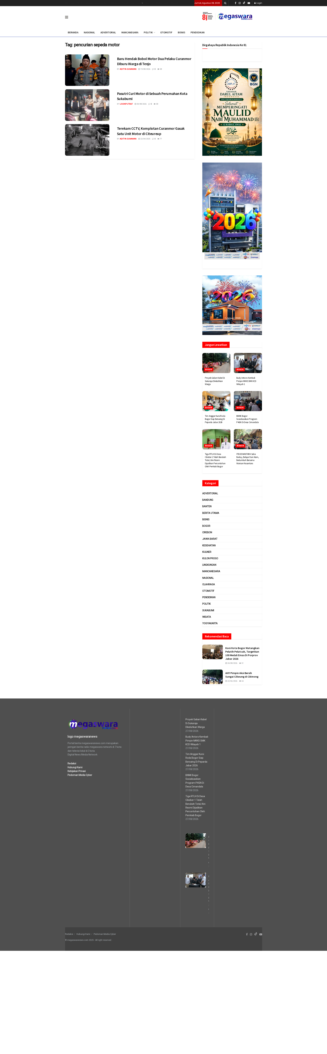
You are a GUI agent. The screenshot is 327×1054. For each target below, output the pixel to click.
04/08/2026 (141, 104)
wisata (240, 446)
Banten (207, 506)
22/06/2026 (232, 681)
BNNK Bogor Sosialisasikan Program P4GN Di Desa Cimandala (247, 419)
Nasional (208, 578)
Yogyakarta (210, 623)
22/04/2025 (145, 139)
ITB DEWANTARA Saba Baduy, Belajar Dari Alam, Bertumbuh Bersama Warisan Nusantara (247, 459)
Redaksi (174, 3)
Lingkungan (209, 564)
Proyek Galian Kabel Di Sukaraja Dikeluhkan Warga (215, 380)
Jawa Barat (209, 538)
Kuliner (206, 552)
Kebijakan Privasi (120, 3)
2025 (91, 940)
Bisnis (79, 3)
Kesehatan (209, 545)
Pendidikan (208, 597)
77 (160, 139)
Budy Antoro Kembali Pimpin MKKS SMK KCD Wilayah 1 (246, 380)
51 (242, 663)
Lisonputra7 (126, 104)
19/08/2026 (145, 69)
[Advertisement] (102, 1002)
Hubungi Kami (101, 3)
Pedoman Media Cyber (156, 3)
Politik (206, 603)
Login (259, 3)
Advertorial (210, 493)
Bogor (208, 369)
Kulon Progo (210, 558)
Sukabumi (208, 610)
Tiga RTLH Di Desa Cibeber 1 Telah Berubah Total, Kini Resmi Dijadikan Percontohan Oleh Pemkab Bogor (215, 460)
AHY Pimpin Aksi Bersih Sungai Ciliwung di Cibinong (241, 674)
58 (160, 69)
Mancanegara (211, 571)
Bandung (207, 500)
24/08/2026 (232, 663)
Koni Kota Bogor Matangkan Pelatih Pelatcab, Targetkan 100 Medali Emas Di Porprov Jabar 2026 (242, 653)
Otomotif (208, 590)
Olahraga (136, 3)
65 (242, 681)
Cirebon (207, 532)
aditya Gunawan (128, 69)
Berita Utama (210, 513)
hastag (88, 3)
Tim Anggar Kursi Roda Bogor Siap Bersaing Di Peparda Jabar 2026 (215, 419)
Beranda (69, 3)
